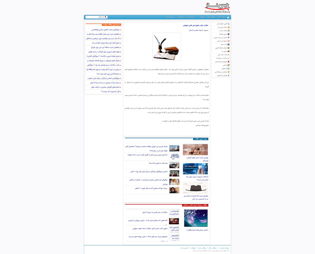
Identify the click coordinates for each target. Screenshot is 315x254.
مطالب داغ (221, 17)
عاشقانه (181, 17)
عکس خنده (190, 17)
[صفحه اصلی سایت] (228, 17)
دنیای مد (224, 51)
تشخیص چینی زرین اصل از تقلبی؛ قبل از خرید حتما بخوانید (147, 155)
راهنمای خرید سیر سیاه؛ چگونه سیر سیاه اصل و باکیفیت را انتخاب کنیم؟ (103, 34)
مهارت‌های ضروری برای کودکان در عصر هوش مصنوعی (103, 52)
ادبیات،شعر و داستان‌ (196, 30)
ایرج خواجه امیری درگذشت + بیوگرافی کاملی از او (103, 56)
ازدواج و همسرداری (221, 61)
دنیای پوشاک (223, 34)
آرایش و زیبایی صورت (220, 37)
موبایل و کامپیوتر (222, 75)
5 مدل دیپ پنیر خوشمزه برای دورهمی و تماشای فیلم (102, 38)
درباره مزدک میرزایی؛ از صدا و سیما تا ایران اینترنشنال (104, 83)
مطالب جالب (223, 30)
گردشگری (224, 68)
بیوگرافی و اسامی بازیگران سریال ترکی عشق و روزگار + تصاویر (103, 78)
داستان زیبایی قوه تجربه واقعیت (197, 230)
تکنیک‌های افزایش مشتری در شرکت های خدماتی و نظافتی (105, 87)
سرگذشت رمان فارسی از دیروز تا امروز (154, 212)
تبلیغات (202, 17)
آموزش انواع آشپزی (221, 48)
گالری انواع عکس (222, 24)
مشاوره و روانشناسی (221, 72)
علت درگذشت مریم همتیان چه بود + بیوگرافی (103, 65)
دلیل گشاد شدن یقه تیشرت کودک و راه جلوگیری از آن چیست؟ (105, 43)
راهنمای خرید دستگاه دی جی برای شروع (105, 47)
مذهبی (225, 65)
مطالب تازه (211, 17)
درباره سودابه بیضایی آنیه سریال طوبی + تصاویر (151, 188)
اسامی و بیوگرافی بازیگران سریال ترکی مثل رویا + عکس (148, 171)
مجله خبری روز (222, 27)
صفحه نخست (224, 248)
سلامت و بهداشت (221, 58)
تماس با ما (169, 17)
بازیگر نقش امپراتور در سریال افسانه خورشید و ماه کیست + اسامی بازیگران (103, 61)
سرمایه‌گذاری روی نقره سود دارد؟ (107, 74)
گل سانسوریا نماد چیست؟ (110, 92)
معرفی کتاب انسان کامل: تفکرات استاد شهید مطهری (150, 228)
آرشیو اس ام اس (222, 41)
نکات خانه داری (222, 55)
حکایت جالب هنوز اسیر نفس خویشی (195, 25)
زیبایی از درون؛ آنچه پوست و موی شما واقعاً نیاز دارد (102, 69)
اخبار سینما (224, 44)
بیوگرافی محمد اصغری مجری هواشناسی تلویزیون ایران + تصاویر (105, 30)
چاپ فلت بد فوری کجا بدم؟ (158, 163)
